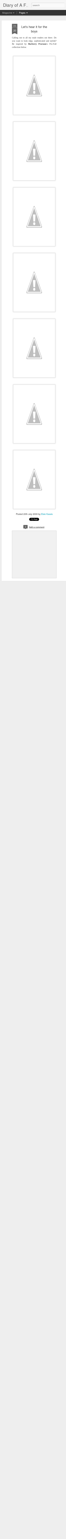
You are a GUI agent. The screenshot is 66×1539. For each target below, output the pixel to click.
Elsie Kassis (47, 513)
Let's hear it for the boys (34, 28)
